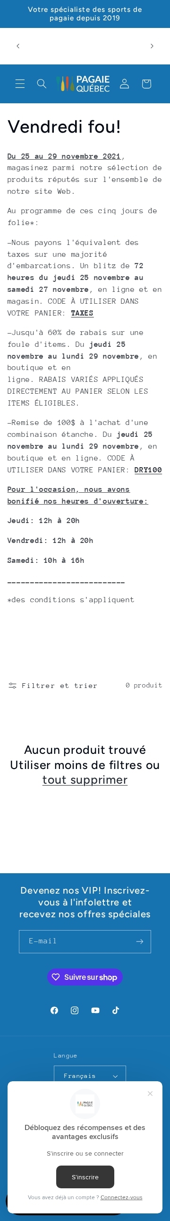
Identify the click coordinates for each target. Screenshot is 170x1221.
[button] (20, 84)
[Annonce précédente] (18, 46)
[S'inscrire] (140, 941)
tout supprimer (85, 779)
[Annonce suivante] (152, 46)
